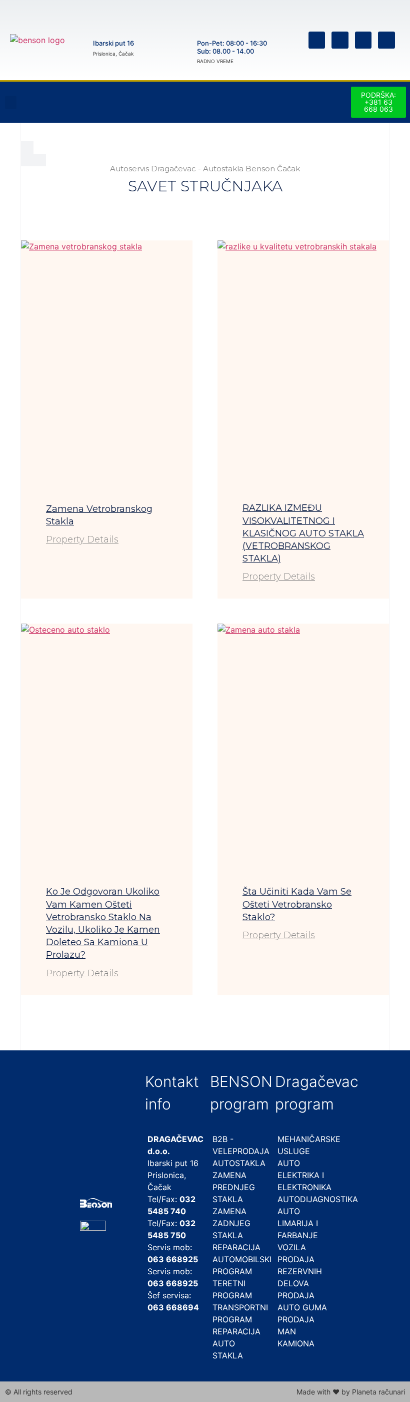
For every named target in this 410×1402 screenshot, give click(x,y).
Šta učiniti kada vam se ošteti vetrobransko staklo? (297, 904)
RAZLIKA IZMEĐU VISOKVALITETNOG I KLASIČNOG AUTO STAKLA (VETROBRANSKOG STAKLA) (303, 533)
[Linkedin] (363, 40)
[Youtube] (386, 40)
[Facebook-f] (317, 40)
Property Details (82, 539)
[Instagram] (340, 40)
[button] (10, 102)
